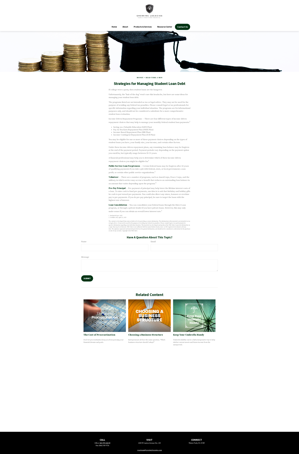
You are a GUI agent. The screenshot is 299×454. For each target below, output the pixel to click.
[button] (114, 26)
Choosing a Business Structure (145, 334)
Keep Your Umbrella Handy (188, 334)
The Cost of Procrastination (99, 334)
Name (83, 241)
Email (153, 241)
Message (85, 257)
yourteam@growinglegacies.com (149, 450)
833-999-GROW (105, 443)
